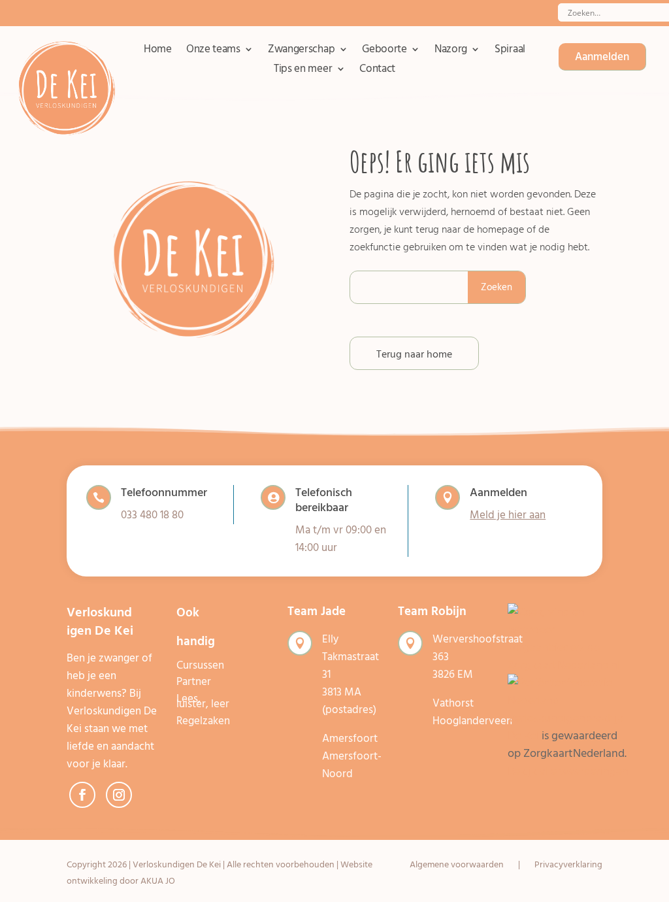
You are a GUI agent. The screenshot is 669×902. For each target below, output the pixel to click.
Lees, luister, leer (202, 702)
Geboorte (384, 51)
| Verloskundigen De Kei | (177, 864)
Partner (193, 682)
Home (158, 51)
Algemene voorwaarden (457, 865)
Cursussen (200, 665)
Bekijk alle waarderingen (568, 770)
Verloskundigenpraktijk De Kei (565, 727)
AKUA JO (157, 880)
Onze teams (213, 51)
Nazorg (450, 51)
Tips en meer (303, 71)
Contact (377, 71)
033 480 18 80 (152, 515)
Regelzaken (203, 721)
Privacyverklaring (568, 865)
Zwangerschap (301, 51)
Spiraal (510, 51)
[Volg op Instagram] (119, 795)
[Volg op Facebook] (82, 795)
